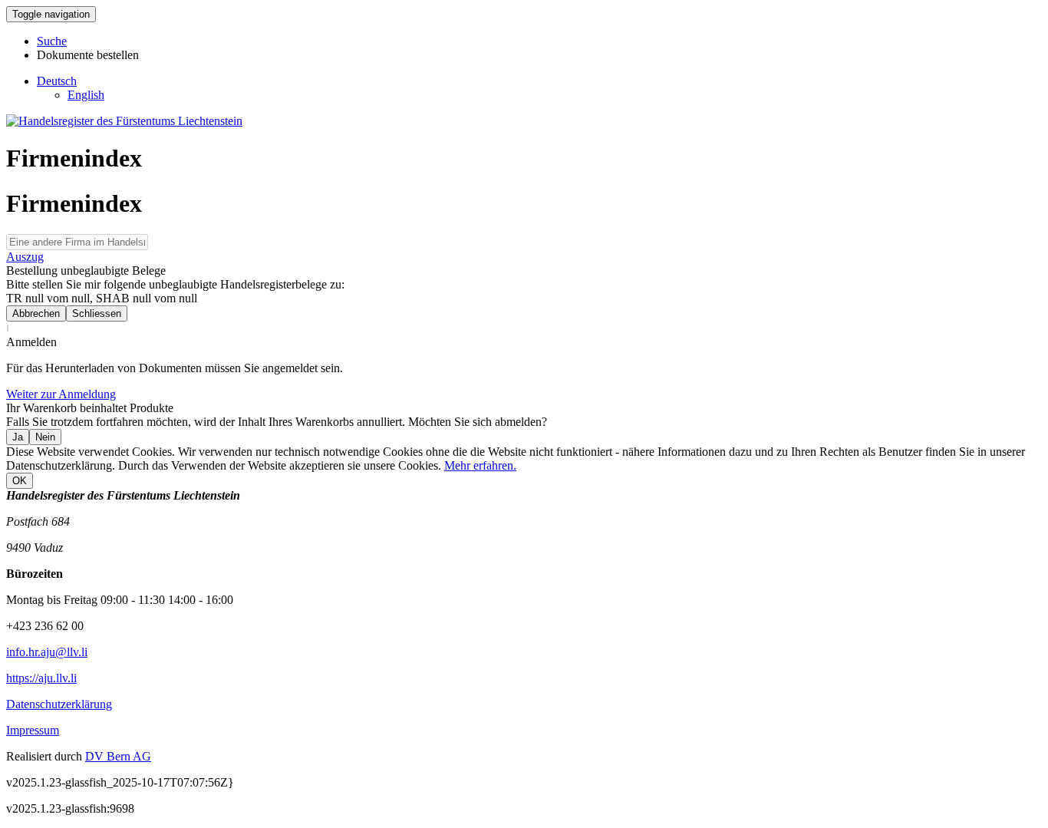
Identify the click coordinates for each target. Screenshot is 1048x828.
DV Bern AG (118, 756)
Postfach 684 (38, 521)
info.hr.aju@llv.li (46, 651)
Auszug (25, 256)
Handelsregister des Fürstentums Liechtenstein (123, 495)
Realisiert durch (44, 756)
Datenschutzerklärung (59, 704)
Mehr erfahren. (480, 465)
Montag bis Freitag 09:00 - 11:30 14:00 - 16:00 (119, 599)
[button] (57, 80)
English (86, 94)
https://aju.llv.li (41, 678)
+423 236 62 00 (45, 625)
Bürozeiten (34, 573)
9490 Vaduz (34, 547)
